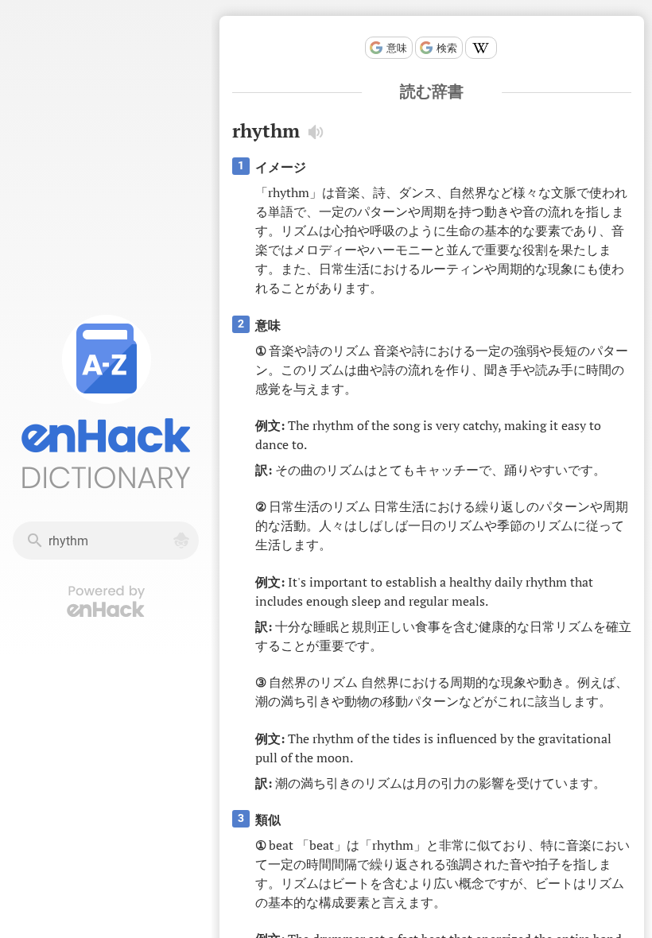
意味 (396, 48)
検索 (447, 48)
